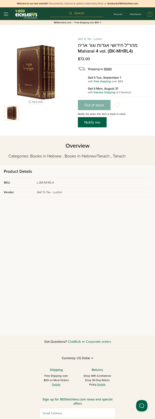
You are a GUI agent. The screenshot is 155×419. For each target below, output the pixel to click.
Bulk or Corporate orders (92, 342)
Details (56, 384)
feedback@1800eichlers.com (122, 3)
